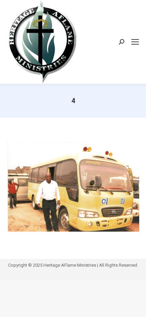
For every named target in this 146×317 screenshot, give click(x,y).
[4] (73, 186)
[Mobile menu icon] (135, 42)
